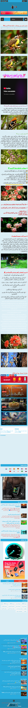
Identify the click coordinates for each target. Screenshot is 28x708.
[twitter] (3, 1)
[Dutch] (6, 469)
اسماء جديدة (24, 606)
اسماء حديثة (18, 603)
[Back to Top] (14, 701)
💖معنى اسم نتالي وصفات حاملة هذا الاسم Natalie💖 (12, 640)
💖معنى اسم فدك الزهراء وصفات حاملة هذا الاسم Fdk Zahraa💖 (11, 646)
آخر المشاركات (20, 581)
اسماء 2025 (4, 391)
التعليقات (7, 581)
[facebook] (7, 1)
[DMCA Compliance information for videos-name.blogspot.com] (12, 706)
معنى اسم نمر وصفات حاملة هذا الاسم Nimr (11, 651)
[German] (18, 469)
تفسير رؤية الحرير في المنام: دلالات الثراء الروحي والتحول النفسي (14, 422)
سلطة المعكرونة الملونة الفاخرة (8, 409)
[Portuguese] (21, 471)
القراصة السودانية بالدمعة (14, 514)
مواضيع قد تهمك (19, 611)
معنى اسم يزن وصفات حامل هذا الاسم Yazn (11, 686)
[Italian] (10, 469)
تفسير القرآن (4, 606)
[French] (21, 469)
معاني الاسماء (18, 28)
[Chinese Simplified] (10, 471)
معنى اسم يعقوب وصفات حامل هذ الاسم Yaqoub (11, 692)
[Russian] (25, 471)
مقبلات (25, 611)
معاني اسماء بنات (19, 608)
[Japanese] (18, 471)
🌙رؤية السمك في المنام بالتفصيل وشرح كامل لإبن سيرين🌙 (11, 681)
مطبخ (25, 608)
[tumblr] (1, 1)
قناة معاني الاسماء (5, 702)
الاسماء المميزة (11, 606)
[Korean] (14, 471)
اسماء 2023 (12, 603)
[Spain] (14, 469)
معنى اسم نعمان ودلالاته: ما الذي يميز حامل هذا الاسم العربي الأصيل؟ (13, 394)
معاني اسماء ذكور (11, 608)
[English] (25, 469)
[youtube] (5, 1)
